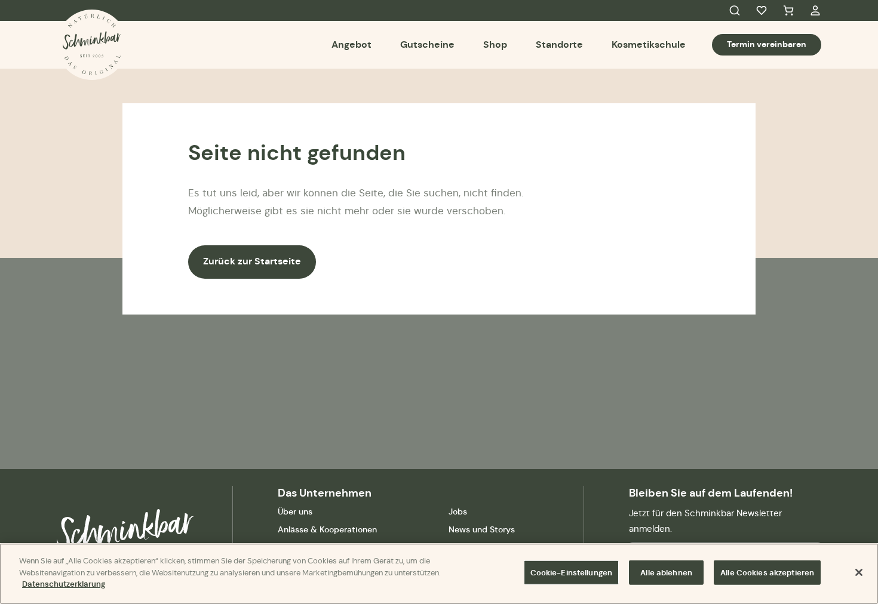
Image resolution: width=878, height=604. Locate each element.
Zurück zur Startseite (252, 261)
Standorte (559, 44)
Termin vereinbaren (766, 44)
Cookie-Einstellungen (571, 573)
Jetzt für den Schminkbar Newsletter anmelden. (705, 520)
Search (735, 11)
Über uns (295, 511)
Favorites (762, 11)
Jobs (458, 511)
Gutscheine (427, 44)
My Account (815, 11)
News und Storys (482, 529)
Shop (495, 44)
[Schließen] (859, 572)
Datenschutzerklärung (63, 584)
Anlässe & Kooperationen (327, 529)
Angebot (351, 44)
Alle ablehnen (666, 573)
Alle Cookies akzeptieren (767, 573)
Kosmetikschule (649, 44)
